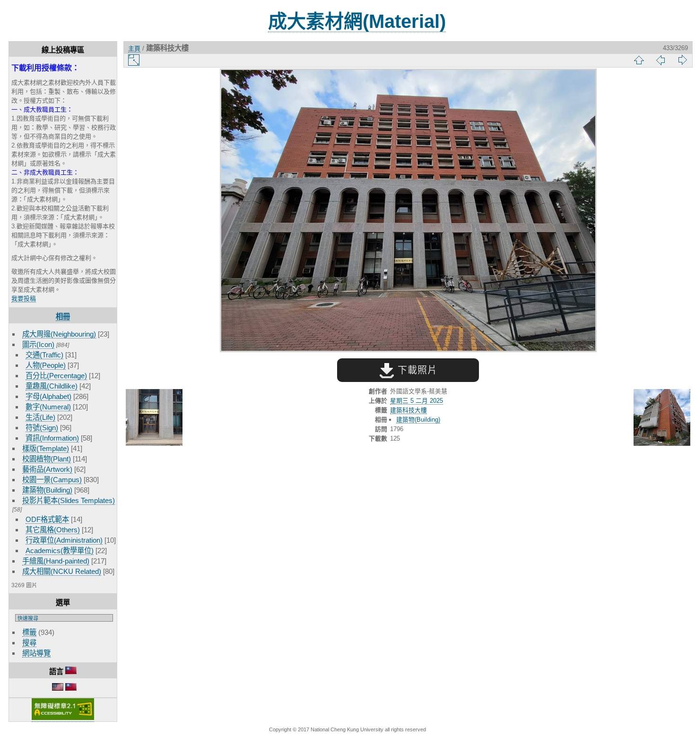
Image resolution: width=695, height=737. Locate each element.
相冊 (63, 316)
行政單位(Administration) (64, 540)
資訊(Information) (52, 438)
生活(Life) (40, 417)
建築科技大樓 (408, 410)
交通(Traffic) (44, 355)
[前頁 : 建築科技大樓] (154, 418)
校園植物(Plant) (46, 459)
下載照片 (415, 370)
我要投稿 (23, 298)
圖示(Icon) (38, 344)
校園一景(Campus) (52, 480)
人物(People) (46, 365)
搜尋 (29, 643)
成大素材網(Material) (357, 21)
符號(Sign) (42, 428)
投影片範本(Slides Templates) (68, 500)
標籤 (29, 632)
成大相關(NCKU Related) (61, 571)
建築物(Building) (47, 490)
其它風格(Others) (53, 530)
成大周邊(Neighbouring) (59, 334)
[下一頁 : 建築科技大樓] (662, 418)
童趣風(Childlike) (52, 386)
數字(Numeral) (48, 407)
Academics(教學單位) (60, 550)
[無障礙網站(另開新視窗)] (63, 718)
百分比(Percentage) (56, 376)
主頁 (134, 48)
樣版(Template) (45, 448)
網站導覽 (36, 653)
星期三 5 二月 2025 (416, 400)
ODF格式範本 (47, 519)
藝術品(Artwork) (47, 469)
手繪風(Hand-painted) (55, 561)
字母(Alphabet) (48, 396)
